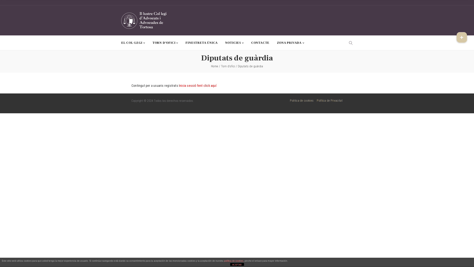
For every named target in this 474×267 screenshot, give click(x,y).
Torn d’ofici (164, 42)
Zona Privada (289, 42)
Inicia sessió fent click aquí (197, 86)
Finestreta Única (202, 42)
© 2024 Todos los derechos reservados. (169, 101)
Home (214, 66)
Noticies (233, 42)
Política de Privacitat (330, 100)
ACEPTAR (237, 264)
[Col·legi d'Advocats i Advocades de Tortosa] (144, 20)
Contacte (260, 42)
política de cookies (233, 261)
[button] (462, 37)
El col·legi (131, 42)
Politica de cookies (301, 100)
